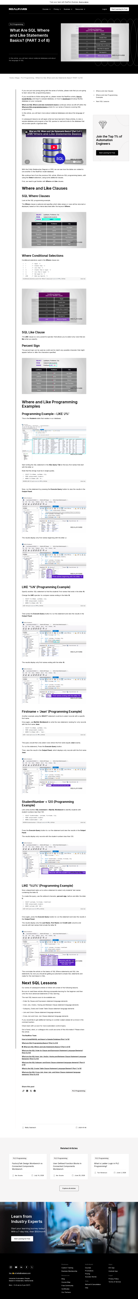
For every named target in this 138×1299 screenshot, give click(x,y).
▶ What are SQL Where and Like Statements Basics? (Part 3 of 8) (46, 1047)
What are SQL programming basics (35, 107)
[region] (54, 270)
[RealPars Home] (18, 9)
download (66, 99)
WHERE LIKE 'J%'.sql (28, 481)
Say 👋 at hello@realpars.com (20, 1273)
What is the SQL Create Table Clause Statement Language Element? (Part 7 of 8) (51, 1068)
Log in (104, 9)
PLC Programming (16, 24)
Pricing (87, 1274)
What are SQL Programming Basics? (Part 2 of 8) (40, 1043)
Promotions (89, 1271)
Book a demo (83, 2)
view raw (82, 278)
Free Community (67, 1285)
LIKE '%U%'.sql (27, 909)
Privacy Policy (114, 1279)
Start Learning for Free (119, 9)
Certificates (65, 1289)
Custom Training (67, 1268)
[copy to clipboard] (23, 1090)
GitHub (63, 278)
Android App (113, 1271)
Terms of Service (115, 1282)
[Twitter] (32, 1267)
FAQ (86, 1288)
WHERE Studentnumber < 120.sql (32, 822)
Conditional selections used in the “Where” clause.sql (37, 278)
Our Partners (66, 1292)
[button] (47, 9)
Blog (63, 1279)
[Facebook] (26, 1267)
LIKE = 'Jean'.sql (27, 734)
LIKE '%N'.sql (26, 605)
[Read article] (28, 1167)
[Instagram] (11, 1267)
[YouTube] (16, 1267)
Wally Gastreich (30, 1127)
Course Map (65, 1282)
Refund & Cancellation (93, 1284)
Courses (88, 1268)
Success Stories (91, 1277)
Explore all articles (69, 1188)
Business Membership (69, 1271)
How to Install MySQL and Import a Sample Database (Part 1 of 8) (45, 1039)
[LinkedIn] (21, 1267)
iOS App (111, 1268)
